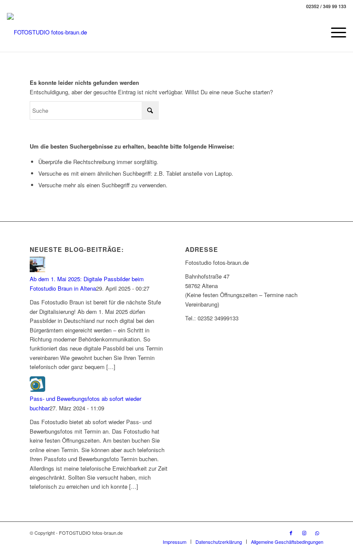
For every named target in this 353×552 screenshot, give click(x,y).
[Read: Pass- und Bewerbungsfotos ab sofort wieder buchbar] (37, 389)
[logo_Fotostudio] (47, 32)
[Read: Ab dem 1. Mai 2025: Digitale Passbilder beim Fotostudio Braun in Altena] (37, 270)
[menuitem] (334, 32)
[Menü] (334, 32)
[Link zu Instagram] (303, 532)
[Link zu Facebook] (291, 532)
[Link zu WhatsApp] (316, 532)
